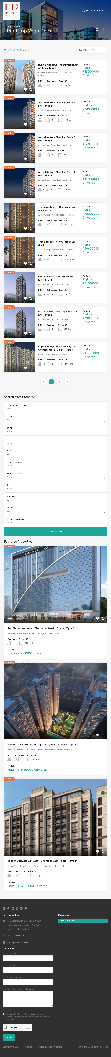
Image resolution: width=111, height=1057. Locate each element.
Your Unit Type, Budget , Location (19, 989)
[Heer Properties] (11, 18)
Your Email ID (9, 965)
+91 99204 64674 (94, 11)
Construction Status (15, 519)
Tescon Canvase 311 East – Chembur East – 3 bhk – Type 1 (42, 860)
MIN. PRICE (11, 496)
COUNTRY (11, 417)
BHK (8, 485)
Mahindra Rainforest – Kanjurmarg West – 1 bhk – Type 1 (41, 744)
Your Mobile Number (12, 977)
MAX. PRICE (11, 508)
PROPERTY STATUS (14, 462)
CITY (9, 439)
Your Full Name (9, 953)
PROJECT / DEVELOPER (16, 405)
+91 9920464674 (16, 935)
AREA (9, 451)
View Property (19, 87)
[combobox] (92, 50)
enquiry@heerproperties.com (20, 942)
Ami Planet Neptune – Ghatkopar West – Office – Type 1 (40, 628)
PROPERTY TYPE (14, 473)
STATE (9, 428)
